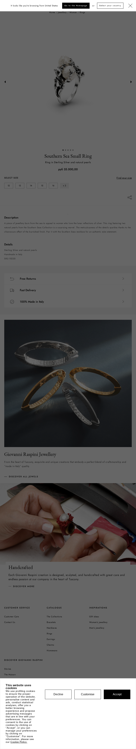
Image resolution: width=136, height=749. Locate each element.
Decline (58, 694)
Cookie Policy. (18, 742)
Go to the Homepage (75, 5)
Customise (87, 694)
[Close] (130, 6)
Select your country (110, 5)
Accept (117, 694)
